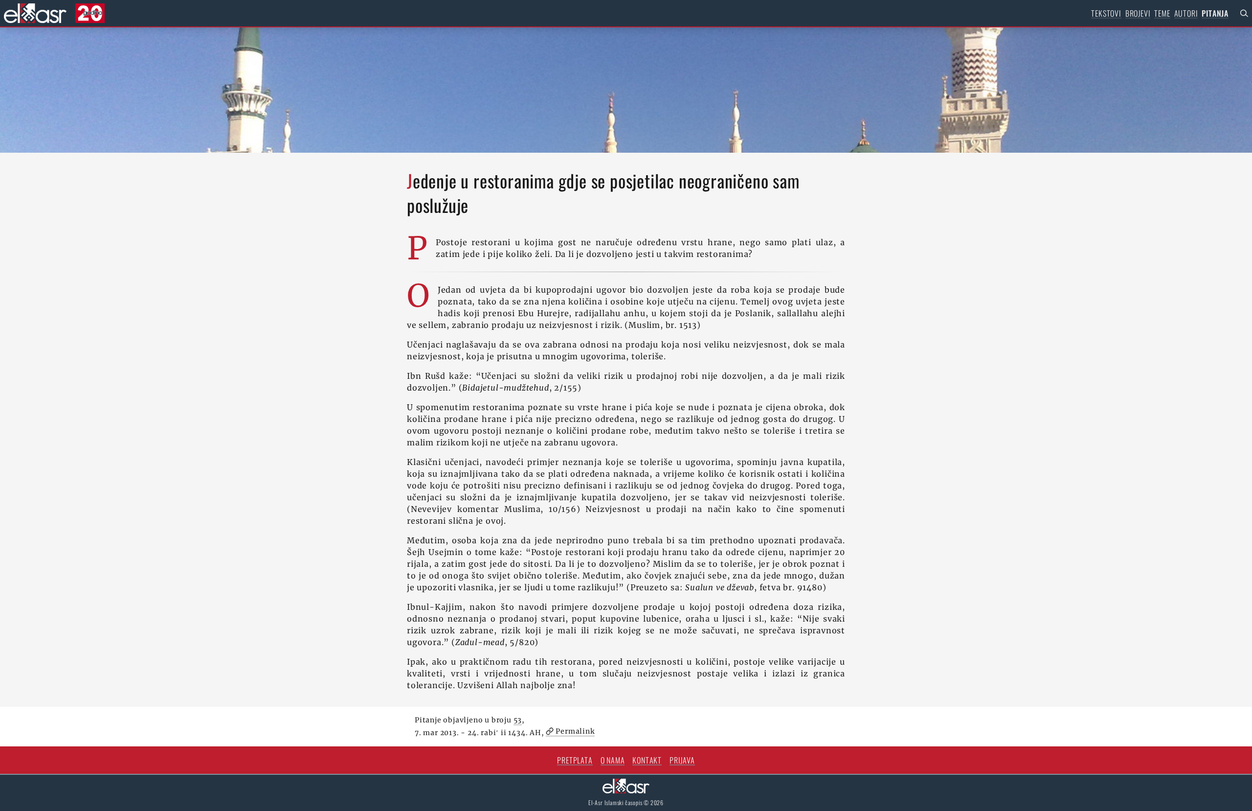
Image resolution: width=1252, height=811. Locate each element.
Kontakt (647, 760)
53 (518, 720)
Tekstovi (1106, 13)
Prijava (682, 760)
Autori (1186, 13)
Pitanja (1215, 13)
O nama (613, 760)
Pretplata (574, 760)
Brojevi (1138, 13)
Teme (1162, 13)
